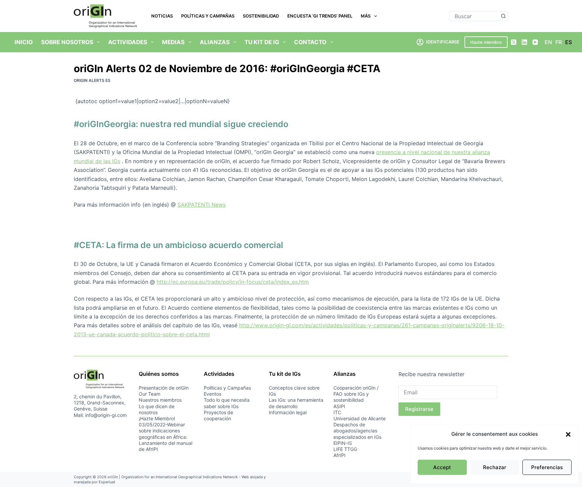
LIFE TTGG (345, 449)
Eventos (212, 394)
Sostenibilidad (261, 16)
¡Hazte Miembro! (157, 418)
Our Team (149, 394)
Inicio (23, 42)
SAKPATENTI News (201, 204)
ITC (337, 412)
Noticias (162, 16)
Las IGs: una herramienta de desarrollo (296, 403)
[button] (568, 434)
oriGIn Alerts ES (92, 80)
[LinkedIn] (524, 42)
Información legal (287, 412)
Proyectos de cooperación (218, 415)
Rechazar (494, 467)
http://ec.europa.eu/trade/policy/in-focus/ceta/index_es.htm (233, 281)
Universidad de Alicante (359, 418)
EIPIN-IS (342, 443)
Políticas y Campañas (207, 16)
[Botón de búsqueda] (503, 16)
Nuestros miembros (160, 400)
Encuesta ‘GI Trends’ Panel (319, 16)
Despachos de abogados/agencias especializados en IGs (357, 430)
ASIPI (339, 406)
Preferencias (547, 467)
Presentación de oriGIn (164, 388)
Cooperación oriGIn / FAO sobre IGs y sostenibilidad (356, 394)
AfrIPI (339, 455)
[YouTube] (535, 42)
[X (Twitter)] (513, 42)
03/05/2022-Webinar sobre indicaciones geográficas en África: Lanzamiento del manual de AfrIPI (165, 437)
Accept (442, 467)
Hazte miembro (486, 42)
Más (365, 16)
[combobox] (474, 16)
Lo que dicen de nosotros (156, 409)
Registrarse (419, 409)
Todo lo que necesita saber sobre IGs (227, 403)
